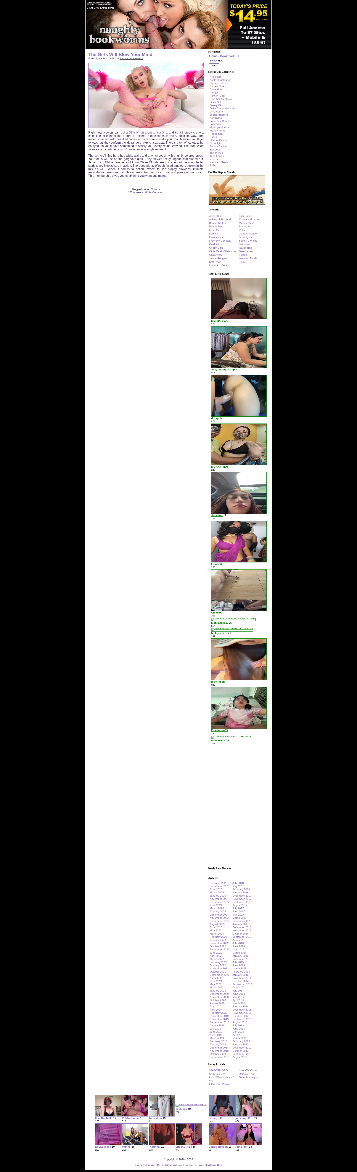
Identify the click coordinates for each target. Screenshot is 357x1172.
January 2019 (218, 1044)
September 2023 (219, 920)
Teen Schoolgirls (248, 1077)
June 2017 (238, 911)
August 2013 (239, 1022)
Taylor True (216, 152)
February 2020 (218, 1012)
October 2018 (218, 1053)
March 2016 (239, 952)
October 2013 (240, 1015)
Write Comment (154, 192)
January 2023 (218, 939)
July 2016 (238, 943)
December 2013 (241, 1009)
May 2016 (238, 949)
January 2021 (218, 990)
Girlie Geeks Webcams (223, 108)
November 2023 (219, 917)
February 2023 (218, 936)
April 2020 (216, 1009)
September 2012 (242, 1053)
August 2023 (217, 924)
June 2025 (216, 889)
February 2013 (241, 1041)
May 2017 (238, 914)
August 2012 (239, 1057)
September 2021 (219, 974)
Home (213, 56)
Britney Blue (217, 86)
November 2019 (219, 1019)
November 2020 (219, 996)
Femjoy (214, 92)
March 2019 (217, 1038)
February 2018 (241, 889)
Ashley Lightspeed (220, 79)
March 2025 (217, 892)
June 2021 (216, 981)
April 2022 (216, 955)
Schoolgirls (216, 143)
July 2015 (238, 962)
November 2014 (241, 977)
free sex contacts (221, 98)
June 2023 (216, 927)
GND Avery (216, 111)
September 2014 (242, 984)
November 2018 (219, 1050)
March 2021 (217, 987)
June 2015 (238, 965)
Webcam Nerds (219, 162)
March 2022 (217, 958)
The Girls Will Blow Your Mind (120, 54)
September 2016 (242, 936)
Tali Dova (215, 149)
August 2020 (217, 1003)
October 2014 (240, 981)
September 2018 (219, 1057)
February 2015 (241, 971)
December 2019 (219, 1015)
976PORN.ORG (218, 1070)
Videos (155, 189)
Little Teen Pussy (219, 1083)
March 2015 (239, 968)
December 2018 (219, 1047)
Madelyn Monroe (220, 127)
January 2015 (240, 974)
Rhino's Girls (246, 1073)
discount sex (173, 1164)
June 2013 (238, 1028)
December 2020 (219, 993)
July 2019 (215, 1028)
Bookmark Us (229, 56)
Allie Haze (215, 76)
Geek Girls (216, 102)
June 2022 (216, 952)
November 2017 (241, 898)
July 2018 (238, 882)
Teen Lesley (217, 155)
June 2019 (216, 1031)
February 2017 (241, 920)
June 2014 (238, 993)
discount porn (154, 1164)
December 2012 (241, 1047)
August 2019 (217, 1025)
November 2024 (219, 898)
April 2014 (238, 1000)
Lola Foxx (215, 124)
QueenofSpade (219, 140)
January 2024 (218, 911)
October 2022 (218, 946)
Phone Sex (216, 133)
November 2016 (241, 930)
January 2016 (240, 955)
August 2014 (239, 987)
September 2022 (219, 949)
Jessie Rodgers (219, 114)
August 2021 (217, 977)
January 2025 (218, 895)
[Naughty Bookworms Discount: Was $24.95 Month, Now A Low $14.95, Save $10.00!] (178, 48)
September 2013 (242, 1019)
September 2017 (242, 901)
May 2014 (238, 996)
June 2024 (216, 905)
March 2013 (239, 1038)
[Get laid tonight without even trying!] (237, 203)
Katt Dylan (216, 117)
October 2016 (240, 933)
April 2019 (216, 1034)
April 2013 (238, 1034)
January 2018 (240, 892)
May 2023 (215, 930)
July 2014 (238, 990)
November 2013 (241, 1012)
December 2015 (241, 958)
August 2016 (239, 939)
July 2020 (215, 1006)
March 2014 (239, 1003)
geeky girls (216, 105)
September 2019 (219, 1022)
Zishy (213, 165)
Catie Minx (216, 89)
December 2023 (219, 914)
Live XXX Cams (248, 1070)
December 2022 (219, 943)
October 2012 (240, 1050)
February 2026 (218, 882)
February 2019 (218, 1041)
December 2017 (241, 895)
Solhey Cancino (219, 146)
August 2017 (239, 905)
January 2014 (240, 1006)
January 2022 (218, 965)
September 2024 (219, 901)
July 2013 (238, 1025)
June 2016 (238, 946)
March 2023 (217, 933)
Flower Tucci (217, 95)
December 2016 (241, 927)
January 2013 (240, 1044)
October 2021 (218, 971)
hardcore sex (213, 1164)
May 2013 (238, 1031)
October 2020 (218, 1000)
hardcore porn (193, 1164)
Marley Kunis (217, 130)
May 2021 (215, 984)
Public (213, 136)
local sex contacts (221, 121)
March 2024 (217, 908)
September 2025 (219, 886)
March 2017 (239, 917)
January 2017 (240, 924)
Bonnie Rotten (218, 83)
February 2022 (218, 962)
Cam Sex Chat (217, 1073)
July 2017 (238, 908)
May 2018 (238, 886)
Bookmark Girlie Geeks (131, 58)
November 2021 (219, 968)
